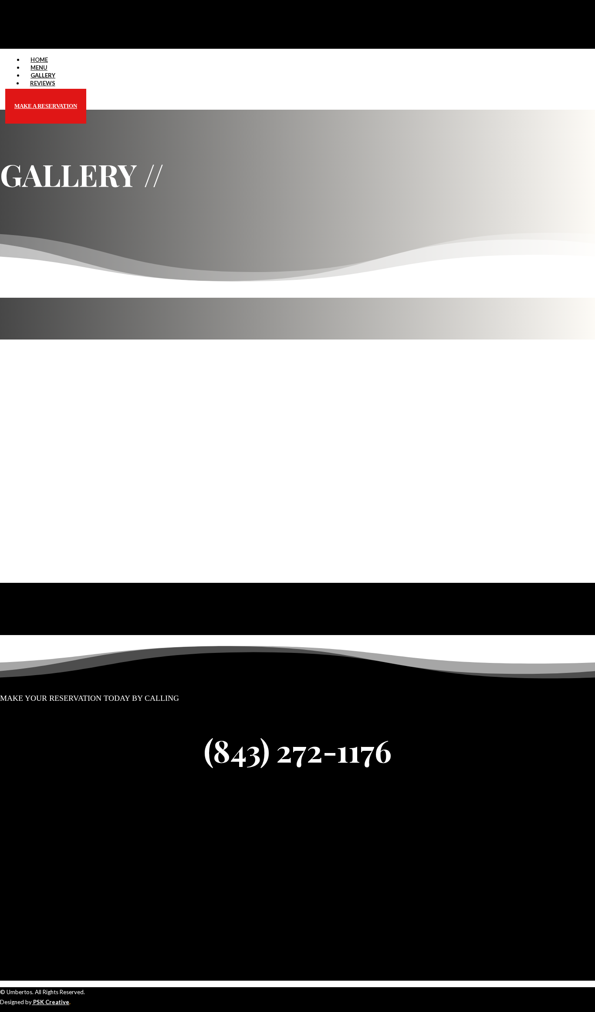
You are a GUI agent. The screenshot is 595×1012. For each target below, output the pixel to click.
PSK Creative (50, 1002)
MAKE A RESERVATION (45, 106)
